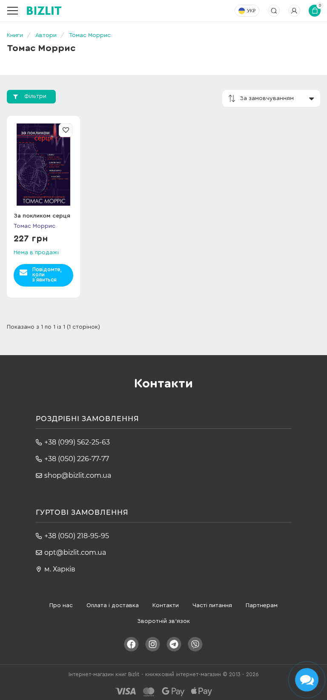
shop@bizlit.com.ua (77, 475)
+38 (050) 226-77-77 (76, 459)
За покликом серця (42, 216)
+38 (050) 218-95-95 (76, 536)
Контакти (165, 605)
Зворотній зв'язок (163, 621)
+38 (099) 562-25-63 (77, 442)
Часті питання (212, 605)
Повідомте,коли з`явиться (47, 274)
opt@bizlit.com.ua (75, 552)
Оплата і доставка (112, 605)
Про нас (61, 605)
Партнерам (262, 605)
